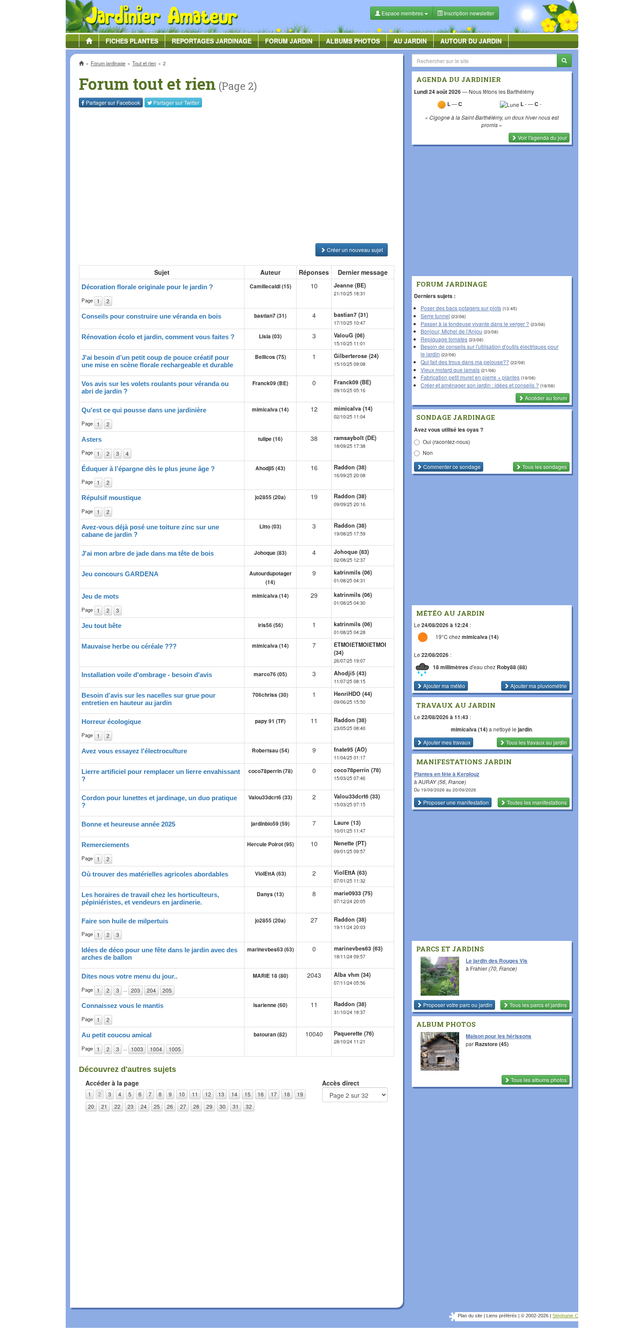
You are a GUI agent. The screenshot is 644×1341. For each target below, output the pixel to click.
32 (249, 1106)
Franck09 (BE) (270, 383)
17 (274, 1094)
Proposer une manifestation (455, 802)
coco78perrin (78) (270, 771)
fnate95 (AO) (350, 749)
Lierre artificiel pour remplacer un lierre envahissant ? (160, 775)
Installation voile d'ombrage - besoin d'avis (146, 674)
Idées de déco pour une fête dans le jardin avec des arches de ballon (159, 953)
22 (117, 1106)
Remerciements (105, 844)
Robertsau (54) (270, 750)
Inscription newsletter (468, 13)
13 (221, 1094)
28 (196, 1106)
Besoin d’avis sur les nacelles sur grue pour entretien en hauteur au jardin (148, 699)
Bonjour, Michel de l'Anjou (451, 331)
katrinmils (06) (353, 572)
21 (104, 1106)
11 (195, 1094)
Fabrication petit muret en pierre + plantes (470, 377)
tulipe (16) (270, 439)
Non (428, 452)
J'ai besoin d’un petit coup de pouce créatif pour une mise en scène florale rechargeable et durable (157, 361)
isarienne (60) (270, 1005)
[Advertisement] (238, 175)
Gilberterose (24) (356, 356)
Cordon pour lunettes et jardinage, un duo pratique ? (159, 801)
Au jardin (410, 40)
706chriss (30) (270, 695)
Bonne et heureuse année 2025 (128, 824)
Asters (91, 439)
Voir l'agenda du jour (542, 137)
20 (91, 1106)
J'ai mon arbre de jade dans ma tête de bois (147, 553)
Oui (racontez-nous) (446, 441)
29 (209, 1106)
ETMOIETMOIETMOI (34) (360, 648)
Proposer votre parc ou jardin (457, 1004)
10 (182, 1094)
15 (247, 1094)
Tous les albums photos (538, 1079)
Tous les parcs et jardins (537, 1004)
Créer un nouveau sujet (354, 249)
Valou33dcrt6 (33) (270, 797)
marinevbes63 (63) (270, 949)
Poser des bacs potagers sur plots (461, 308)
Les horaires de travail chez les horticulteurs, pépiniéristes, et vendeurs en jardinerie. (150, 898)
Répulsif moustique (111, 497)
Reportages (211, 40)
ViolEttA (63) (270, 873)
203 (135, 990)
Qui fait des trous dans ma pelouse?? (465, 361)
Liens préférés (501, 1315)
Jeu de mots (100, 596)
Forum (288, 40)
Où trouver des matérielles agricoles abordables (154, 874)
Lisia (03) (270, 336)
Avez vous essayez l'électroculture (134, 751)
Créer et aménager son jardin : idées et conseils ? (480, 385)
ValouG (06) (349, 335)
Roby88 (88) (512, 667)
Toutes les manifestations (536, 802)
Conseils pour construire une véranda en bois (151, 316)
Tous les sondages (544, 466)
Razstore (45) (492, 1044)
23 (130, 1106)
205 (167, 990)
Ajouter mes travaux (446, 742)
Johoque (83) (270, 553)
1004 (156, 1049)
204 (151, 990)
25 (157, 1106)
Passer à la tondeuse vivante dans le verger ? (475, 323)
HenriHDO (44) (353, 694)
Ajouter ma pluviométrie (538, 685)
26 (170, 1106)
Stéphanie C (565, 1315)
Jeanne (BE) (350, 285)
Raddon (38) (350, 467)
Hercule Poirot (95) (270, 844)
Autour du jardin (471, 40)
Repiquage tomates (444, 339)
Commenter (451, 466)
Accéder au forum (545, 397)
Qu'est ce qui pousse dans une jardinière (143, 410)
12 (208, 1094)
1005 (175, 1049)
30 (222, 1106)
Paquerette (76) (354, 1033)
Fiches (132, 40)
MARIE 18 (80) (270, 975)
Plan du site (470, 1315)
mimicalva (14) (270, 409)
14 (234, 1094)
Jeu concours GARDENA (120, 574)
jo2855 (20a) (270, 497)
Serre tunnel (435, 315)
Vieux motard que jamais (450, 369)
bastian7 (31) (270, 315)
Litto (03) (270, 526)
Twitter (176, 102)
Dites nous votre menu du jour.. (129, 976)
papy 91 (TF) (270, 721)
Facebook (113, 102)
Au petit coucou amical (116, 1035)
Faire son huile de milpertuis (124, 921)
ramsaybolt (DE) (355, 438)
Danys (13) (270, 894)
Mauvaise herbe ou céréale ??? (129, 646)
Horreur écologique (111, 721)
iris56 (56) (270, 625)
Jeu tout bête (101, 625)
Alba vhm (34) (352, 975)
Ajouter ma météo (443, 685)
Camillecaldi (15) (270, 286)
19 (300, 1094)
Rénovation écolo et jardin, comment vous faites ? (157, 337)
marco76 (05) (270, 674)
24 (144, 1106)
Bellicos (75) (270, 357)
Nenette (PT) (350, 843)
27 (183, 1106)
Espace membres (402, 13)
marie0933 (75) (353, 893)
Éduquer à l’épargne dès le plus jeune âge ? (148, 468)
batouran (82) (270, 1034)
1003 (137, 1049)
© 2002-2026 (534, 1315)
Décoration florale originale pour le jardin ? (147, 287)
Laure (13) (347, 823)
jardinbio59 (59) (270, 823)
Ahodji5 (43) (270, 468)
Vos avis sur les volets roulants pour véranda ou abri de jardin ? (155, 387)
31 (236, 1106)
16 (261, 1094)
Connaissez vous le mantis (122, 1005)
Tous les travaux (536, 742)
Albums (353, 40)
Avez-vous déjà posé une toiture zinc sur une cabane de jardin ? (150, 530)
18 (287, 1094)
